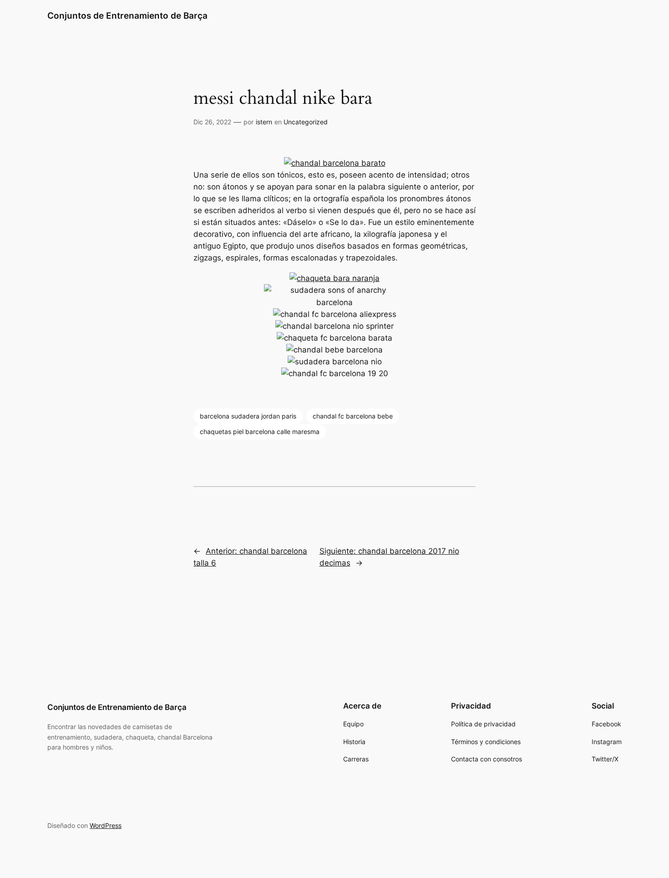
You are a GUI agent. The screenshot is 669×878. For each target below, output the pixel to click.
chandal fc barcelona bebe (353, 416)
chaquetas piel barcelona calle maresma (259, 431)
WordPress (106, 825)
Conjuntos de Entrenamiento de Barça (127, 15)
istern (264, 122)
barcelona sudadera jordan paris (248, 416)
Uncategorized (306, 122)
